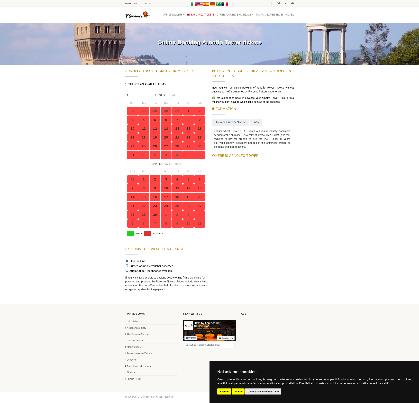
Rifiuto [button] (238, 391)
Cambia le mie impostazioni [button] (263, 391)
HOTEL (290, 14)
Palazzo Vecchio (135, 340)
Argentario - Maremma (139, 366)
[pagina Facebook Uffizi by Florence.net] (209, 334)
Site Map (131, 372)
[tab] (230, 122)
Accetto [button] (224, 391)
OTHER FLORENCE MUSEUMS (234, 14)
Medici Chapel (134, 347)
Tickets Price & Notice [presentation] (231, 122)
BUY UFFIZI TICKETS (202, 14)
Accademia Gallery (136, 328)
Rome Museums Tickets (139, 353)
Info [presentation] (256, 122)
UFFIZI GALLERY (172, 14)
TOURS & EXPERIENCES (270, 14)
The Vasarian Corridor (138, 334)
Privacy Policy (134, 379)
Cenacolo (132, 359)
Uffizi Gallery (133, 321)
